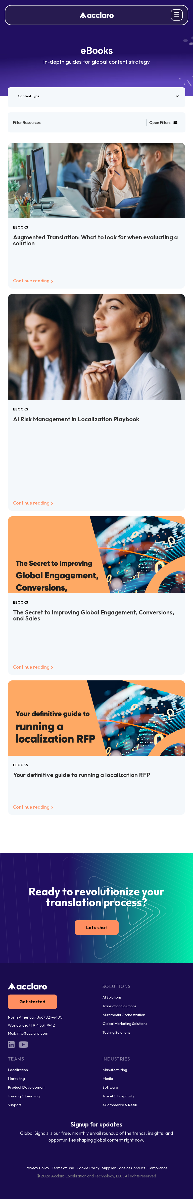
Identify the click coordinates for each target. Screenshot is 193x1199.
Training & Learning (24, 1096)
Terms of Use (63, 1167)
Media (108, 1078)
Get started (32, 1002)
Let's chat (96, 927)
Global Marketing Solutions (125, 1023)
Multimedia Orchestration (124, 1014)
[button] (96, 96)
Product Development (27, 1087)
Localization (18, 1069)
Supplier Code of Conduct (123, 1167)
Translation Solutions (119, 1006)
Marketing (16, 1078)
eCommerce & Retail (120, 1104)
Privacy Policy (37, 1167)
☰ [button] (176, 14)
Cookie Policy (88, 1167)
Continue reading (32, 281)
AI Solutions (112, 997)
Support (14, 1104)
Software (110, 1087)
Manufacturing (115, 1069)
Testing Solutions (116, 1032)
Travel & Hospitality (118, 1096)
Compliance (158, 1167)
